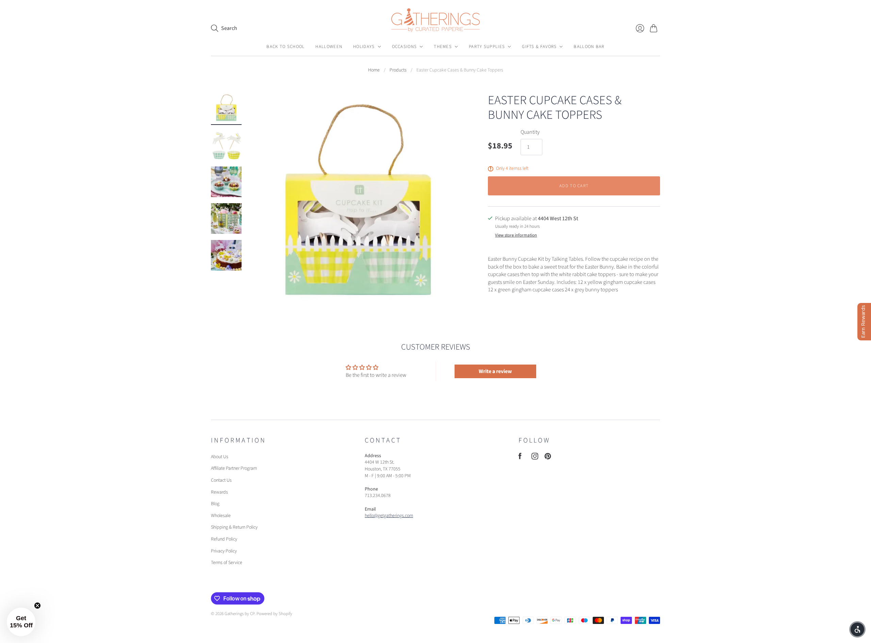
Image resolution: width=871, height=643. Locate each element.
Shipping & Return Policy (234, 527)
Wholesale (221, 515)
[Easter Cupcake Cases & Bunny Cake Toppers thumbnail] (226, 108)
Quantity (530, 132)
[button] (21, 622)
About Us (219, 456)
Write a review (495, 371)
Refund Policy (224, 539)
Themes (443, 47)
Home (374, 70)
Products (398, 70)
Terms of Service (226, 562)
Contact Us (221, 480)
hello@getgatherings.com (389, 515)
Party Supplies (487, 47)
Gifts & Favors (539, 47)
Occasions (404, 47)
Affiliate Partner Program (234, 468)
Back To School (285, 47)
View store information (516, 235)
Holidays (364, 47)
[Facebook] (520, 458)
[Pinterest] (547, 458)
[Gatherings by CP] (435, 20)
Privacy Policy (224, 551)
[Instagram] (534, 458)
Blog (215, 503)
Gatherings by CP (239, 614)
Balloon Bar (589, 47)
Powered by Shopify (274, 614)
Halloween (328, 47)
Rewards (219, 492)
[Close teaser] (37, 605)
